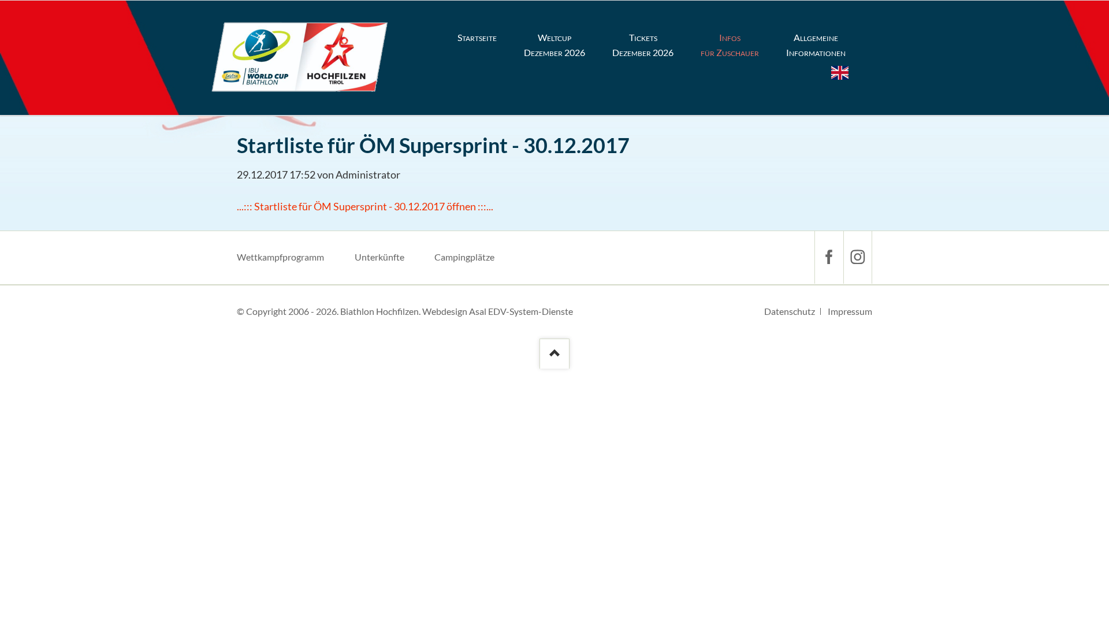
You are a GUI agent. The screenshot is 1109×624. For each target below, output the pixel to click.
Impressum (850, 311)
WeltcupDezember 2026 (554, 45)
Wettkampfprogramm (280, 256)
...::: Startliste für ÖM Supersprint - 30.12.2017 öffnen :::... (365, 206)
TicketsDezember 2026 (642, 45)
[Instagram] (857, 257)
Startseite (477, 37)
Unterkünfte (379, 256)
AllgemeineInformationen (816, 45)
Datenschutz (789, 311)
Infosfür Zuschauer (730, 45)
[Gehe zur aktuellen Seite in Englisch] (840, 73)
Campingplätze (464, 256)
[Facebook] (828, 257)
